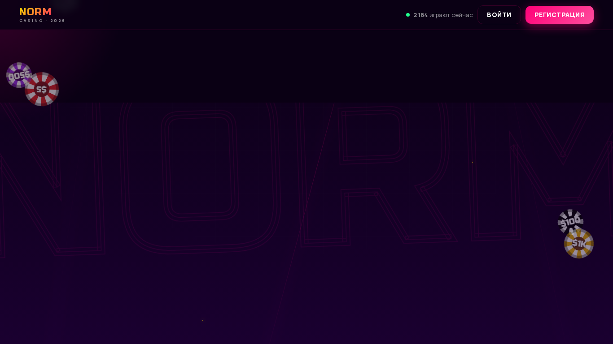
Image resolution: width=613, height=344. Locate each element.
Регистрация (559, 14)
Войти (499, 14)
